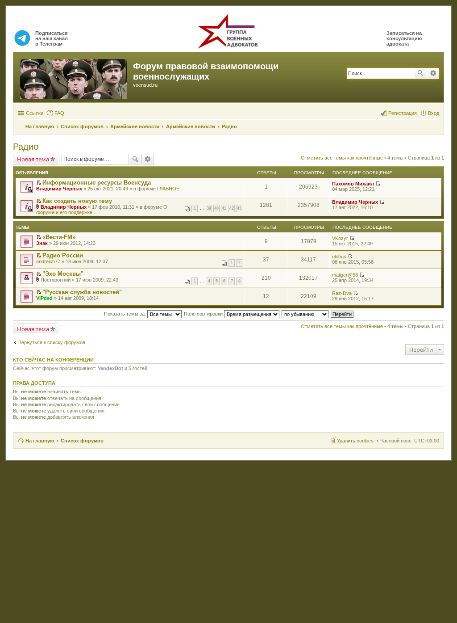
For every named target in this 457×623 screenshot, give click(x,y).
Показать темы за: (125, 313)
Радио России (62, 255)
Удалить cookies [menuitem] (355, 440)
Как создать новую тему (77, 201)
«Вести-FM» (58, 237)
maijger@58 (345, 275)
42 (231, 208)
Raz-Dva (342, 293)
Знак (42, 243)
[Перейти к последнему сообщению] (377, 183)
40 (216, 208)
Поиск (420, 73)
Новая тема (33, 159)
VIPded (44, 298)
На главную (39, 440)
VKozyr (340, 238)
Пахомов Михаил (353, 183)
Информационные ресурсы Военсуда (96, 182)
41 (224, 208)
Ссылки (34, 113)
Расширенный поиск (433, 73)
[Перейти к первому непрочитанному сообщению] (38, 182)
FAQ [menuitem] (59, 113)
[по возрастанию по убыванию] (305, 313)
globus (339, 256)
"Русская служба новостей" (82, 292)
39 (209, 208)
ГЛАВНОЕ (168, 188)
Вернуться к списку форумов (51, 342)
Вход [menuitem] (433, 113)
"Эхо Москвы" (62, 273)
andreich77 (48, 261)
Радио (25, 147)
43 (239, 208)
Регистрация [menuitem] (402, 113)
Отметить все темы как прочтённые (342, 157)
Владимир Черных (59, 188)
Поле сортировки (204, 313)
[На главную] (74, 77)
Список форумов (82, 440)
